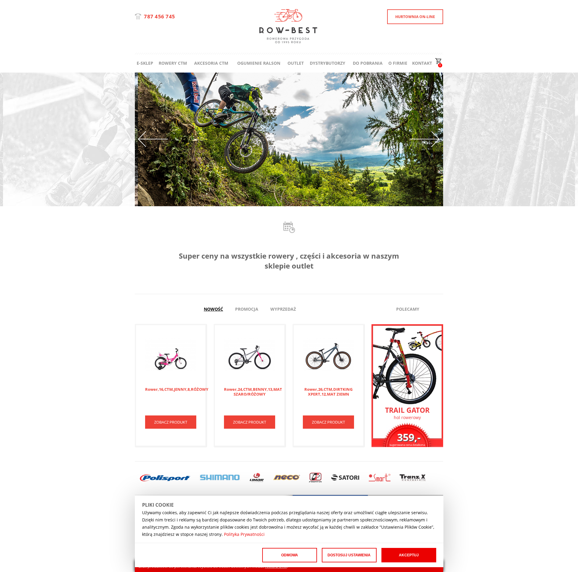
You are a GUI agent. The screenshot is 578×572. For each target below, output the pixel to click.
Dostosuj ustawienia (349, 555)
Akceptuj (409, 555)
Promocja (246, 309)
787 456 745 (159, 16)
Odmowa (289, 555)
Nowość (213, 309)
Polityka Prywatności (244, 534)
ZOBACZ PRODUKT (170, 422)
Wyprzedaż (283, 309)
